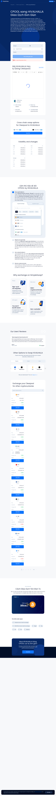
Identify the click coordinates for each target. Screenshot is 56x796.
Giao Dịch (28, 651)
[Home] (4, 1)
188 (34, 569)
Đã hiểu (48, 792)
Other (40, 361)
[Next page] (36, 570)
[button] (28, 214)
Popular (16, 361)
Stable (28, 361)
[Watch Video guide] (28, 604)
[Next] (45, 331)
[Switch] (42, 49)
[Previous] (42, 331)
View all (34, 374)
